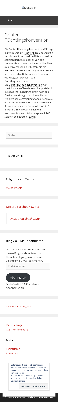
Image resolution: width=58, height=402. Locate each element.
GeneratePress (45, 397)
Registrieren (13, 348)
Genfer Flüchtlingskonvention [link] (25, 49)
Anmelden (12, 353)
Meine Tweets (14, 188)
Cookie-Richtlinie (18, 381)
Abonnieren (18, 278)
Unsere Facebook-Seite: (22, 207)
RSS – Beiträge (14, 325)
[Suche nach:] (29, 135)
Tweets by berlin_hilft (18, 306)
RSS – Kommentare (17, 329)
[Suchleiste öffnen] (53, 20)
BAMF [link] (32, 116)
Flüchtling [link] (29, 52)
